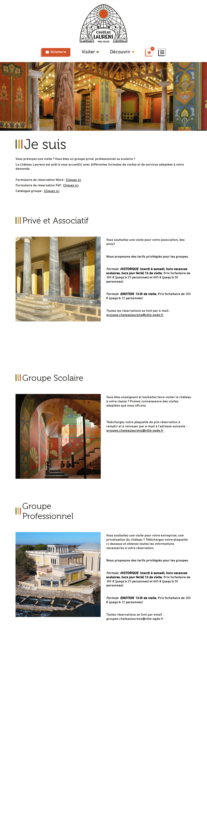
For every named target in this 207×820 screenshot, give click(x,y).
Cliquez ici (73, 180)
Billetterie (58, 52)
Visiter (88, 52)
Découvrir (120, 52)
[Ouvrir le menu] (162, 52)
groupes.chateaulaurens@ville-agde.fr (134, 315)
